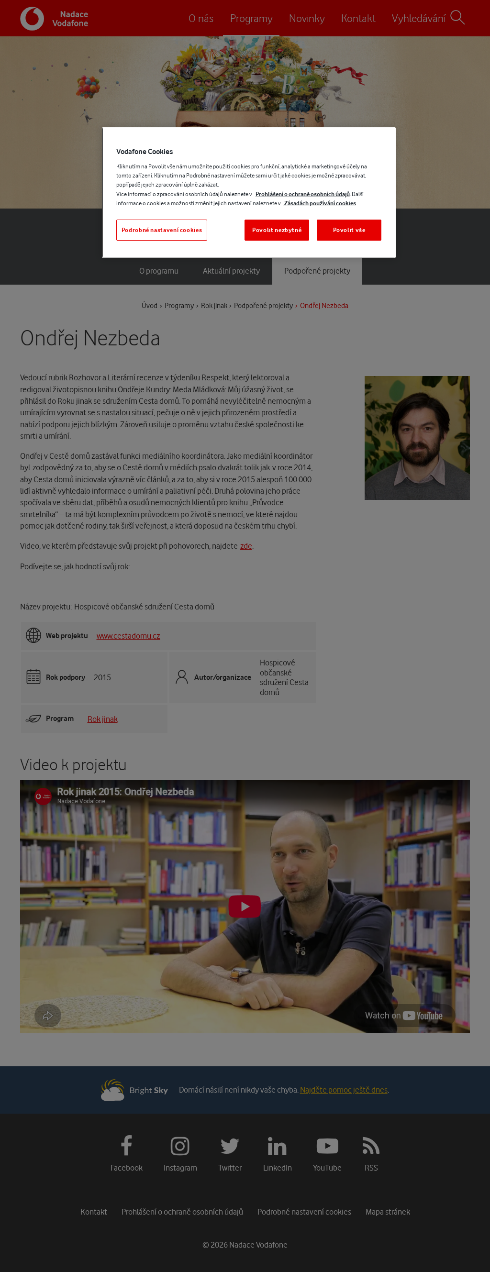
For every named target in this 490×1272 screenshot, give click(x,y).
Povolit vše (349, 229)
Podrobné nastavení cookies (162, 229)
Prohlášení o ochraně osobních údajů (303, 194)
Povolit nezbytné (276, 229)
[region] (249, 192)
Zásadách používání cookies (319, 203)
